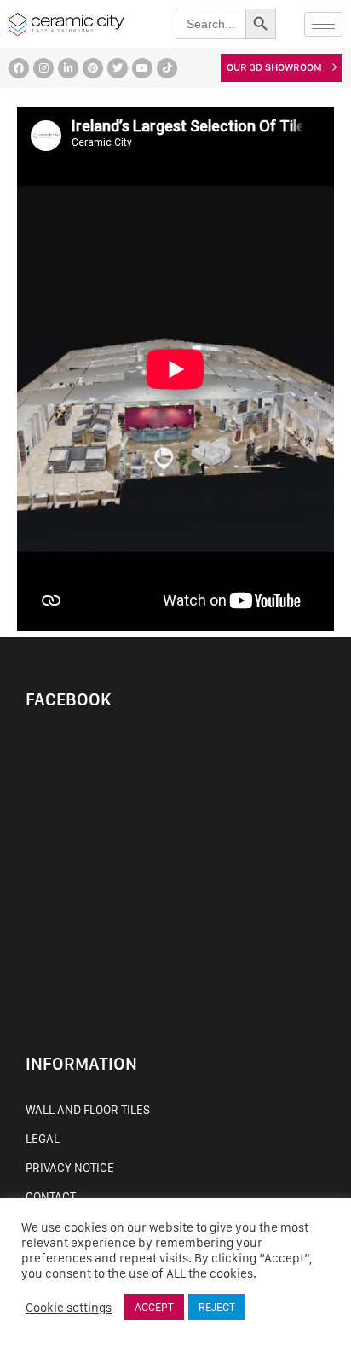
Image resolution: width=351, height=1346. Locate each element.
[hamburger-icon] (323, 24)
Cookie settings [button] (69, 1307)
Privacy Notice (70, 1168)
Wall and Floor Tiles (88, 1110)
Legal (43, 1139)
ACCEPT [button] (154, 1307)
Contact (51, 1197)
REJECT (217, 1307)
